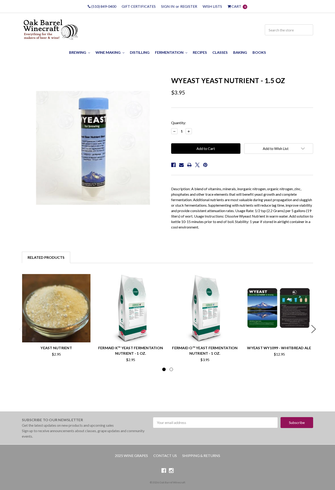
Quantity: (178, 123)
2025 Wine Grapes (131, 455)
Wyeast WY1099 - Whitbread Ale (279, 348)
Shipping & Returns (201, 455)
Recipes (200, 52)
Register (188, 6)
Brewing (78, 52)
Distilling (139, 52)
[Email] (181, 165)
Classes (220, 52)
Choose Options (56, 332)
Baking (240, 52)
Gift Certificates (139, 6)
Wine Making (108, 52)
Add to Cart (205, 332)
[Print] (189, 165)
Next (313, 329)
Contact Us (165, 455)
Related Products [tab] (46, 257)
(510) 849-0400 (103, 6)
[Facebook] (173, 165)
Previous (21, 329)
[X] (197, 165)
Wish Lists (212, 6)
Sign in (168, 6)
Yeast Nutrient (56, 348)
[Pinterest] (205, 165)
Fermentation (169, 52)
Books (259, 52)
